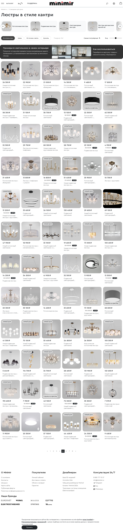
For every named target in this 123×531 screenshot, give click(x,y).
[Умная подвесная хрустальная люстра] (51, 133)
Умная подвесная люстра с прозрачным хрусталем (10, 405)
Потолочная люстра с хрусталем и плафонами (10, 437)
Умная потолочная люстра (29, 116)
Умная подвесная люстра (90, 247)
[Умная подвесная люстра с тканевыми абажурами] (10, 101)
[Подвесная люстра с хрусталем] (30, 296)
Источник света (32, 38)
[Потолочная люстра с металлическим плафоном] (30, 231)
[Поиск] (107, 3)
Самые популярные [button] (92, 38)
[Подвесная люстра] (92, 133)
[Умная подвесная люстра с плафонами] (10, 328)
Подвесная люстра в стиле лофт (112, 405)
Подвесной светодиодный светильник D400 (70, 119)
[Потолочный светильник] (51, 101)
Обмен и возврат (38, 483)
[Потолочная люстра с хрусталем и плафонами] (10, 421)
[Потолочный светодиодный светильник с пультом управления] (92, 166)
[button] (3, 26)
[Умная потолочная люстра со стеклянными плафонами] (10, 70)
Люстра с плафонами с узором (30, 181)
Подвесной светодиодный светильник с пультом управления (30, 214)
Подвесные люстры (48, 26)
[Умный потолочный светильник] (51, 198)
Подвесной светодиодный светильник (110, 214)
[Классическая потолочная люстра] (92, 328)
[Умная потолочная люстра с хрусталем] (51, 263)
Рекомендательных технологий (34, 522)
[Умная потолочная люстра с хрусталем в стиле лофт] (10, 198)
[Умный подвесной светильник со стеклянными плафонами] (51, 231)
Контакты (4, 480)
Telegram (98, 483)
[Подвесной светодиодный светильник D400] (71, 101)
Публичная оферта (8, 488)
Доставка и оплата (38, 480)
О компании (5, 477)
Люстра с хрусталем (112, 181)
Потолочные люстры (20, 26)
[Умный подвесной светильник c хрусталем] (30, 328)
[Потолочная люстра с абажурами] (51, 70)
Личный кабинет (38, 477)
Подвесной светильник (68, 214)
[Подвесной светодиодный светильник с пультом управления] (30, 198)
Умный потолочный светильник (50, 214)
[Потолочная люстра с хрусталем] (30, 70)
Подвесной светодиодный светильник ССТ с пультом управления (10, 149)
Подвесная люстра (91, 150)
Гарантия (35, 485)
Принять (29, 527)
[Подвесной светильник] (71, 198)
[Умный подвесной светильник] (112, 101)
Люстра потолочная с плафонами (30, 149)
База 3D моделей (69, 477)
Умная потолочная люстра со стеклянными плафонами (9, 86)
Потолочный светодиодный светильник (28, 437)
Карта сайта (5, 485)
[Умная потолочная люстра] (30, 101)
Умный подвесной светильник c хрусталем (29, 344)
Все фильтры (8, 38)
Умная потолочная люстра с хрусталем (50, 279)
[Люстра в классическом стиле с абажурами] (10, 296)
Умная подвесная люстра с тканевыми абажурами (10, 117)
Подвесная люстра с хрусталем (30, 312)
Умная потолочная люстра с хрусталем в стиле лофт (10, 216)
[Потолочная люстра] (51, 296)
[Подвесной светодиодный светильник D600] (92, 389)
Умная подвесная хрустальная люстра (50, 149)
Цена (20, 38)
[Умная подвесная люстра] (92, 231)
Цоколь (46, 38)
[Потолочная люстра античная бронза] (112, 421)
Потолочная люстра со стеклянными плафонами (71, 86)
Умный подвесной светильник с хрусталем (70, 407)
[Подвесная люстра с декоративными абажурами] (10, 359)
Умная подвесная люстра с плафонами (10, 344)
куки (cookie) (88, 519)
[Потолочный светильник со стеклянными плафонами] (92, 70)
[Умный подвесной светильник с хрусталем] (71, 389)
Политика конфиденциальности (13, 491)
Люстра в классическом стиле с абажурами (10, 312)
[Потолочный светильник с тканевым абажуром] (92, 101)
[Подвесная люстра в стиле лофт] (112, 389)
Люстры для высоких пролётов (106, 26)
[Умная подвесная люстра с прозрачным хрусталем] (10, 389)
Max (96, 486)
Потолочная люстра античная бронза (112, 437)
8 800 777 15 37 (98, 477)
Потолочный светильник (47, 116)
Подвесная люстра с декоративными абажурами (10, 375)
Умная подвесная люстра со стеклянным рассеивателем (70, 184)
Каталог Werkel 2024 (70, 485)
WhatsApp (99, 489)
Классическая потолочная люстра (91, 344)
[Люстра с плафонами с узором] (30, 166)
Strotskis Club (68, 480)
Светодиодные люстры (75, 26)
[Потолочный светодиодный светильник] (30, 421)
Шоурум (4, 483)
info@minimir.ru (98, 480)
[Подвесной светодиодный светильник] (112, 198)
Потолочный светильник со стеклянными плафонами (89, 86)
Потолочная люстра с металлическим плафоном (30, 247)
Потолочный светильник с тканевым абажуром (91, 117)
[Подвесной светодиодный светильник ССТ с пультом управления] (10, 133)
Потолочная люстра (50, 311)
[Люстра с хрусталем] (112, 166)
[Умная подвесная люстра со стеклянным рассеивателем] (71, 166)
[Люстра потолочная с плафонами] (30, 133)
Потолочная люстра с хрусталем (30, 86)
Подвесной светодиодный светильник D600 (90, 405)
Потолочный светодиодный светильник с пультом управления (91, 182)
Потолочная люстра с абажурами (51, 86)
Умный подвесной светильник (111, 116)
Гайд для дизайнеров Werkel (73, 483)
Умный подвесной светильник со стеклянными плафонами (49, 247)
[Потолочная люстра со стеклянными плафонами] (71, 70)
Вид (106, 38)
